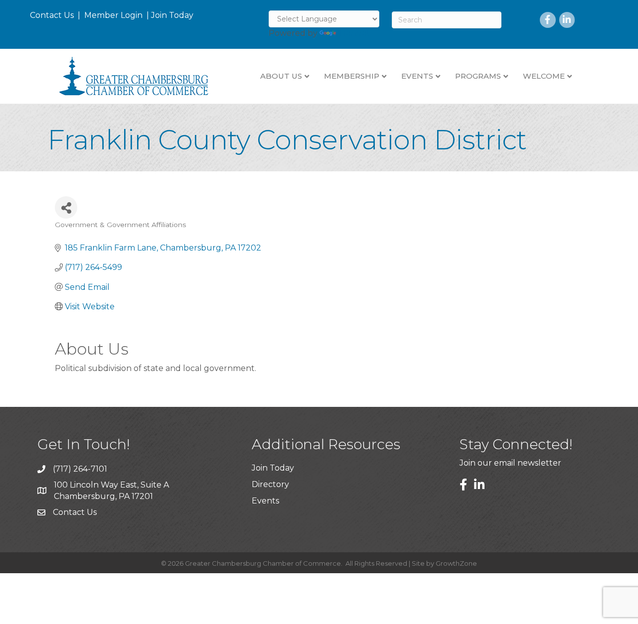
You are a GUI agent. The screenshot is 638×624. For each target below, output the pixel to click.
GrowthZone (456, 563)
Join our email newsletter (510, 463)
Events (265, 500)
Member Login (113, 15)
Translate (356, 33)
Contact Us (52, 15)
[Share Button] (66, 207)
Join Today (172, 15)
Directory (270, 484)
